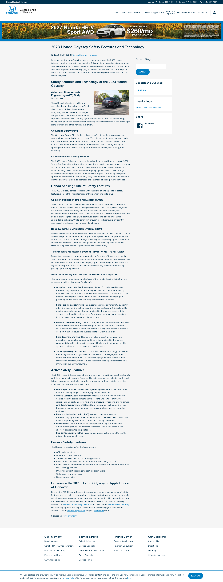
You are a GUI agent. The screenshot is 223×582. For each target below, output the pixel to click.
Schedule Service (87, 541)
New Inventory (70, 515)
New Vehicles (154, 107)
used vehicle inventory (118, 504)
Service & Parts (135, 12)
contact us (99, 510)
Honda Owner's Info (186, 12)
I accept (195, 576)
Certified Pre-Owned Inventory (59, 545)
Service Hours (85, 559)
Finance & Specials (170, 12)
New (116, 12)
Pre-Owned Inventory (54, 550)
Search (143, 72)
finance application (76, 510)
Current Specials (52, 559)
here (129, 578)
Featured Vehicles (53, 555)
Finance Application (154, 12)
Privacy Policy (68, 578)
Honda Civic (142, 107)
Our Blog (152, 550)
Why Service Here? (157, 555)
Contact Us (153, 541)
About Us (202, 12)
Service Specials (87, 545)
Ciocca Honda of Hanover (84, 55)
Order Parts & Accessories (91, 550)
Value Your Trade (122, 550)
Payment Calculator (123, 545)
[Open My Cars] (213, 13)
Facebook (149, 123)
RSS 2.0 (142, 90)
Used (123, 12)
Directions (153, 545)
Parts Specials (86, 555)
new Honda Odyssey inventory (77, 504)
